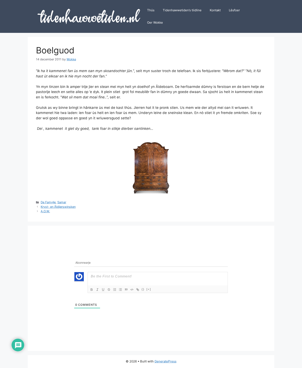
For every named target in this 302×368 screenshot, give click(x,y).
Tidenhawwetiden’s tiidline (182, 10)
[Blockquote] (126, 289)
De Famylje (48, 202)
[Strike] (109, 289)
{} (143, 289)
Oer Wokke (155, 22)
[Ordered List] (115, 289)
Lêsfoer (234, 10)
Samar (61, 202)
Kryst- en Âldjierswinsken (58, 206)
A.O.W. (45, 211)
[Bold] (92, 289)
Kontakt (215, 10)
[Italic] (97, 289)
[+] (148, 289)
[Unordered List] (120, 289)
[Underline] (103, 289)
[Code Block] (132, 289)
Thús (150, 10)
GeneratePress (165, 361)
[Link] (138, 289)
